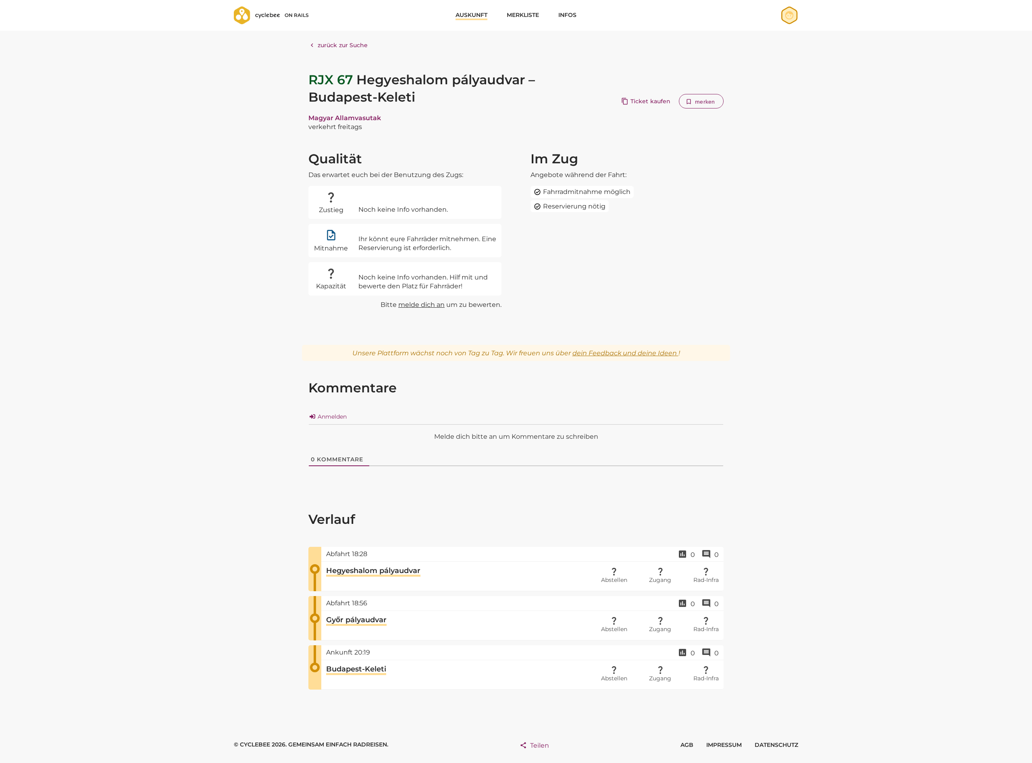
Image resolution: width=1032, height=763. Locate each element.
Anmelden (331, 416)
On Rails (297, 15)
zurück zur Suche (343, 45)
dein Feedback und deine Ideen (625, 353)
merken (705, 101)
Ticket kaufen (650, 101)
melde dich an (421, 305)
